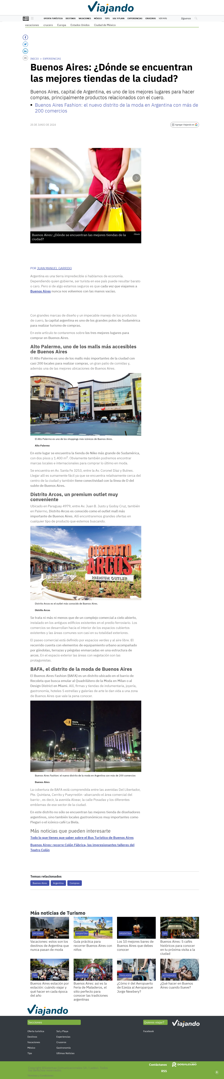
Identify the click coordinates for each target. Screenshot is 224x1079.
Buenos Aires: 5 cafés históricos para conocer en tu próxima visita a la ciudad (177, 947)
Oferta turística (53, 18)
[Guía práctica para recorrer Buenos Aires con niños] (93, 928)
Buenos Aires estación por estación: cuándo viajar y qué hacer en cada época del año (49, 989)
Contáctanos (158, 1064)
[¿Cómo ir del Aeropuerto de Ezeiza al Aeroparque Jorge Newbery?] (136, 970)
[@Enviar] (25, 58)
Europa (61, 25)
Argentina (58, 883)
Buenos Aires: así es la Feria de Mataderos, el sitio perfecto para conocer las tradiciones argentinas (91, 991)
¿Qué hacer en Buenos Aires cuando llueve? (176, 985)
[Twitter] (25, 44)
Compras (75, 883)
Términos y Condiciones (40, 1075)
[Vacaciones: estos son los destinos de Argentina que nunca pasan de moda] (49, 928)
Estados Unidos (80, 25)
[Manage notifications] (216, 1072)
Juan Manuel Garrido (54, 268)
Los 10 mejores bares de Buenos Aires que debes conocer (135, 945)
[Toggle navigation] (31, 18)
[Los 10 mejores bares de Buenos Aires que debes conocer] (136, 928)
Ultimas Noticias (65, 1053)
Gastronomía (63, 1047)
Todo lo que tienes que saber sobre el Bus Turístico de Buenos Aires (82, 837)
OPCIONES (38, 933)
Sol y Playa (118, 18)
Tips (107, 18)
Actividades (169, 975)
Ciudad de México (105, 25)
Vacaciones (85, 18)
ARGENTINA (125, 933)
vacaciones (32, 25)
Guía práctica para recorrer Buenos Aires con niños (93, 945)
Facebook (148, 1031)
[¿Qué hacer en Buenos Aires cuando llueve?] (179, 970)
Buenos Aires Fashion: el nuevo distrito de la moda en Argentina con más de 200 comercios (116, 108)
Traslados (125, 975)
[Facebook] (25, 37)
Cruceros (150, 18)
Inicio (34, 58)
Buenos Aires (40, 291)
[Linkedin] (25, 51)
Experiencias (135, 18)
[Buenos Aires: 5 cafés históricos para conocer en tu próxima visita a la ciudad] (179, 928)
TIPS (165, 933)
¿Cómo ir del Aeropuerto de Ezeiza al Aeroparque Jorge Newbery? (135, 987)
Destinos (71, 18)
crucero (48, 25)
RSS (164, 1071)
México (98, 18)
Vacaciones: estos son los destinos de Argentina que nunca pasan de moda (49, 945)
